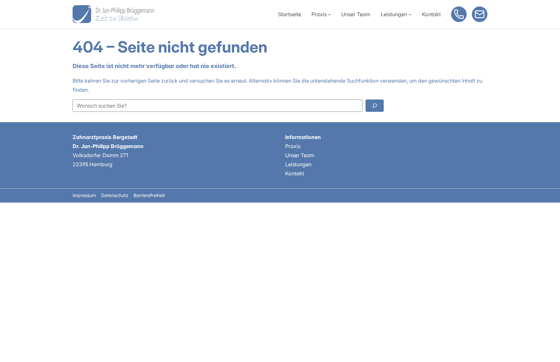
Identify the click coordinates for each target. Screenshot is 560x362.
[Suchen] (375, 105)
